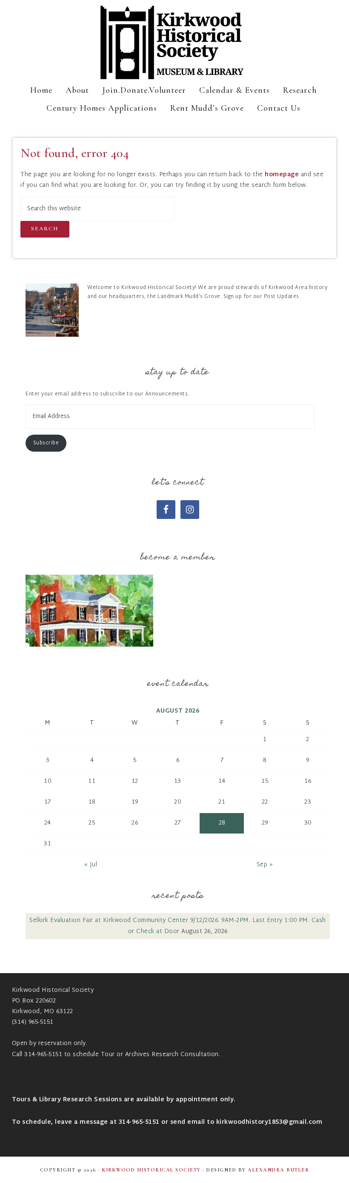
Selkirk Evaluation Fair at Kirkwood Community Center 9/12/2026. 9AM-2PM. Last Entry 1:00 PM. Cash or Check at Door (177, 926)
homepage (282, 174)
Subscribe (46, 443)
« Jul (90, 864)
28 (222, 823)
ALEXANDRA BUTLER (278, 1170)
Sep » (265, 864)
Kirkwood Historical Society (174, 42)
